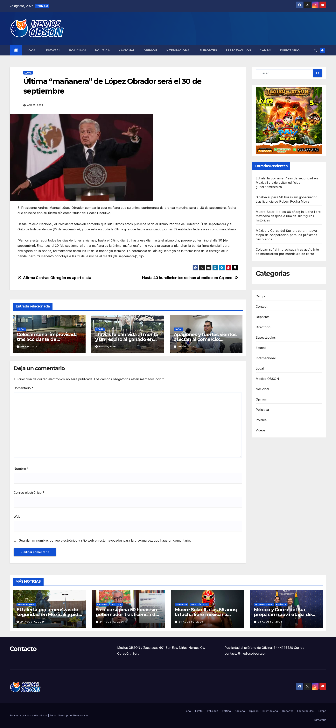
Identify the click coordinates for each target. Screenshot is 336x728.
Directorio (290, 50)
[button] (315, 50)
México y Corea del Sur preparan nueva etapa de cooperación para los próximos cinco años (286, 235)
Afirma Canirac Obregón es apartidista (57, 278)
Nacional (126, 50)
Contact (261, 306)
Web (17, 516)
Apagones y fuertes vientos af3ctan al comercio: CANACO (205, 339)
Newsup (63, 715)
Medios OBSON (267, 379)
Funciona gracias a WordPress (29, 715)
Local (32, 50)
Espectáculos (238, 50)
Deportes (208, 50)
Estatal (53, 50)
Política (102, 50)
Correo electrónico (29, 492)
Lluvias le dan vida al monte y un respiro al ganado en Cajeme (126, 339)
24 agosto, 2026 (32, 621)
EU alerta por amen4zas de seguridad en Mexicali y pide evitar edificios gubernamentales (287, 182)
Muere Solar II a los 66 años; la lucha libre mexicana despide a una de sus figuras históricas (288, 216)
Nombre (21, 469)
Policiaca (78, 50)
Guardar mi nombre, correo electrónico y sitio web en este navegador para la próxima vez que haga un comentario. (105, 540)
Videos (261, 430)
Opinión (150, 50)
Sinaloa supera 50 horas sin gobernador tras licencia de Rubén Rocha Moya (127, 614)
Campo (265, 50)
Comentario (23, 388)
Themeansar (80, 715)
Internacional (179, 50)
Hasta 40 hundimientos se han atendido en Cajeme (187, 278)
